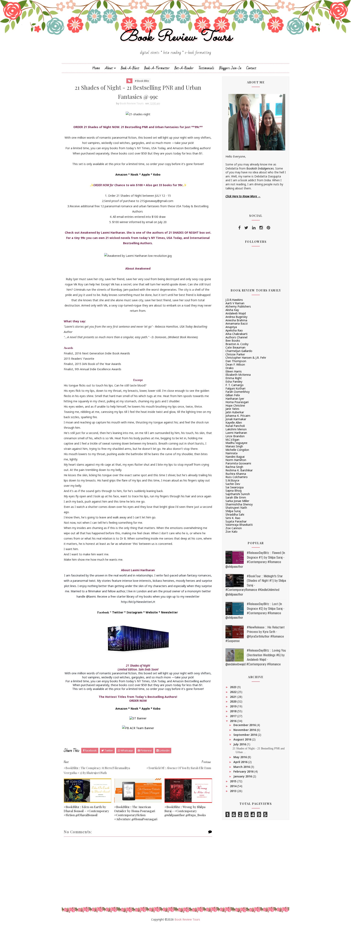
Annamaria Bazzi (236, 323)
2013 (233, 791)
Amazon (121, 174)
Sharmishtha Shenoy (239, 504)
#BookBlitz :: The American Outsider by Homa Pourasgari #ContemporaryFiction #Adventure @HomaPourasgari (135, 813)
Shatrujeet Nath (236, 507)
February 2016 (243, 771)
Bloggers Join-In (230, 68)
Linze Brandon (235, 436)
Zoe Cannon (233, 528)
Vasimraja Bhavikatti (239, 525)
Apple (146, 174)
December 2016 (245, 725)
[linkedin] (254, 227)
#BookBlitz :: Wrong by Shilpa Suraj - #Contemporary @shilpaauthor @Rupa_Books (185, 811)
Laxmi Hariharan (236, 433)
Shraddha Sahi (234, 514)
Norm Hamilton (235, 460)
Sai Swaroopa (234, 487)
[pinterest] (268, 227)
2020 (233, 701)
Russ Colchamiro (236, 477)
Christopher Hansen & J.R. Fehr (245, 357)
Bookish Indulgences (260, 168)
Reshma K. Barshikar (239, 470)
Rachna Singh (234, 467)
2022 (233, 692)
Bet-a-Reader (184, 68)
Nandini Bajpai (235, 457)
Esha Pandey (233, 381)
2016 (233, 721)
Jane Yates (232, 409)
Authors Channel (236, 337)
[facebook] (239, 227)
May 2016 (240, 757)
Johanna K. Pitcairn (237, 416)
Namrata (231, 453)
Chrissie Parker (235, 354)
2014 (233, 786)
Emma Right (233, 378)
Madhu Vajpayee (236, 443)
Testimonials (206, 68)
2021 (233, 697)
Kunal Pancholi (235, 426)
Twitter (117, 612)
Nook (134, 174)
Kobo (156, 174)
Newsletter (169, 612)
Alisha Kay (232, 310)
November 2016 (245, 730)
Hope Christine (235, 405)
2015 (233, 781)
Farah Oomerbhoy (237, 392)
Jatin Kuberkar (234, 412)
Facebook (103, 612)
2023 (233, 687)
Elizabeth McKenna (238, 375)
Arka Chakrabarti (236, 334)
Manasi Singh (234, 446)
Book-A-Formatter (157, 68)
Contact (251, 68)
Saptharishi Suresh (237, 494)
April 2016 (240, 762)
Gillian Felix (232, 395)
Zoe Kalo (231, 531)
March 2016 (242, 767)
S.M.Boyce (232, 480)
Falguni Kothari (235, 388)
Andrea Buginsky (236, 317)
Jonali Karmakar (235, 419)
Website (152, 612)
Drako (229, 368)
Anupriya (231, 327)
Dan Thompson (235, 361)
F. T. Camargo (234, 385)
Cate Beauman (235, 347)
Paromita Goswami (238, 463)
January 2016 (243, 776)
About (109, 68)
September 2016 (245, 735)
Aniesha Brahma (236, 320)
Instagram (134, 612)
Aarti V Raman (234, 303)
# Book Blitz (142, 81)
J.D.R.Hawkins (234, 300)
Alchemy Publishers (238, 306)
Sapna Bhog (233, 490)
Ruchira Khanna (235, 474)
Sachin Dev (232, 484)
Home (96, 68)
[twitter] (246, 227)
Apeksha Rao (234, 330)
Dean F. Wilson (235, 364)
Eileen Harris (233, 371)
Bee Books (232, 340)
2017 (233, 716)
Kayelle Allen (233, 422)
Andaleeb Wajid (235, 313)
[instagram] (261, 227)
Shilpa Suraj (233, 511)
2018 (233, 711)
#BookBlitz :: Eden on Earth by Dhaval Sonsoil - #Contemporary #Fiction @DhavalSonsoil (86, 811)
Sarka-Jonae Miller (237, 501)
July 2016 (240, 744)
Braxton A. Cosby (236, 344)
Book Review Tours (175, 37)
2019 (233, 706)
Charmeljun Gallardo (238, 351)
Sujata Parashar (236, 521)
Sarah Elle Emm (235, 497)
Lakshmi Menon (236, 429)
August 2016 (242, 739)
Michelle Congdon (237, 450)
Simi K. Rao (232, 518)
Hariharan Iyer (234, 398)
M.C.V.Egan (232, 439)
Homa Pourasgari (237, 402)
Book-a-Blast (130, 68)
